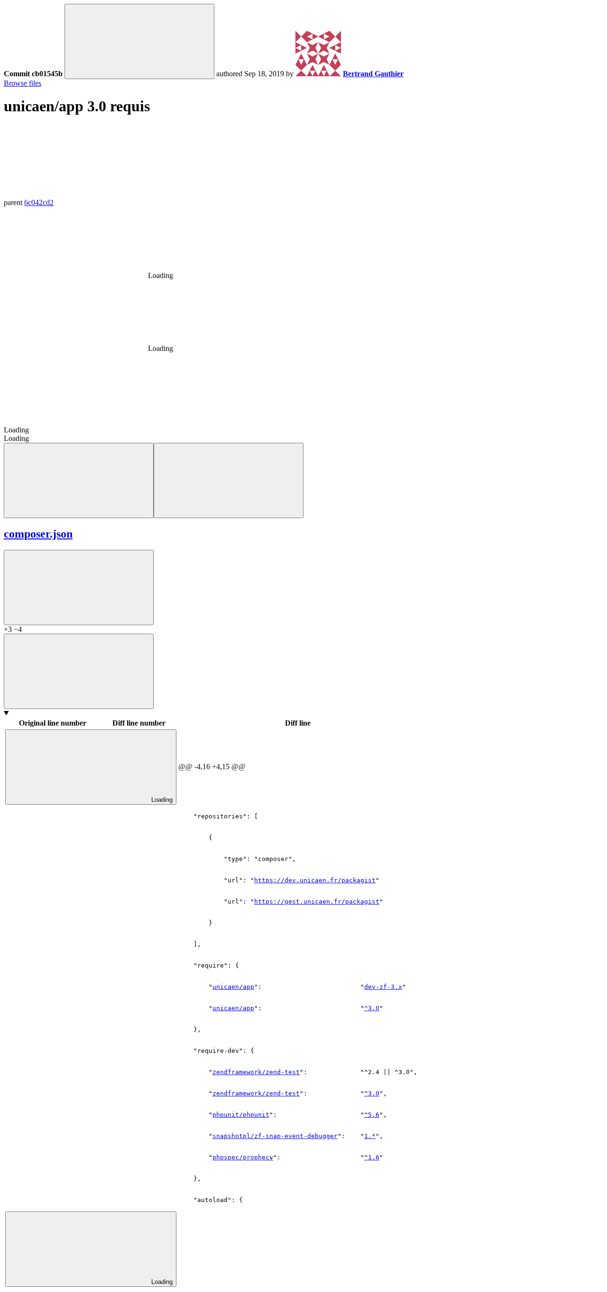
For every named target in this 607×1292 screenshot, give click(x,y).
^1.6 (371, 1157)
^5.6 (371, 1114)
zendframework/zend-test (256, 1072)
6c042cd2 (39, 202)
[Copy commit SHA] (139, 41)
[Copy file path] (79, 587)
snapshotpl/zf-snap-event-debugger (275, 1135)
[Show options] (79, 671)
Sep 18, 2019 (264, 74)
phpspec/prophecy (242, 1157)
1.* (370, 1135)
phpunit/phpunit (240, 1114)
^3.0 (371, 1093)
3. (383, 986)
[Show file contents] (229, 480)
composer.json (38, 534)
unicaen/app (233, 986)
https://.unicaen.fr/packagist (315, 880)
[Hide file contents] (79, 480)
